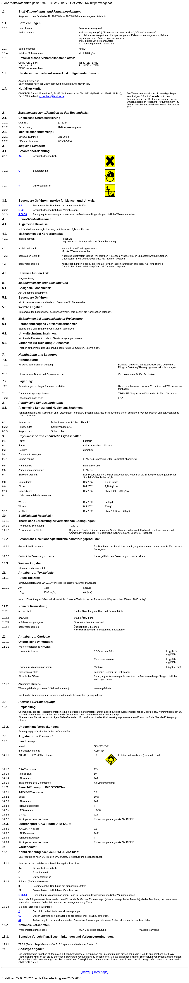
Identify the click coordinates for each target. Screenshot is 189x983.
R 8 (20, 205)
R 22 (20, 210)
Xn (20, 156)
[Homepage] (100, 972)
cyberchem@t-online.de (51, 96)
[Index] (85, 972)
